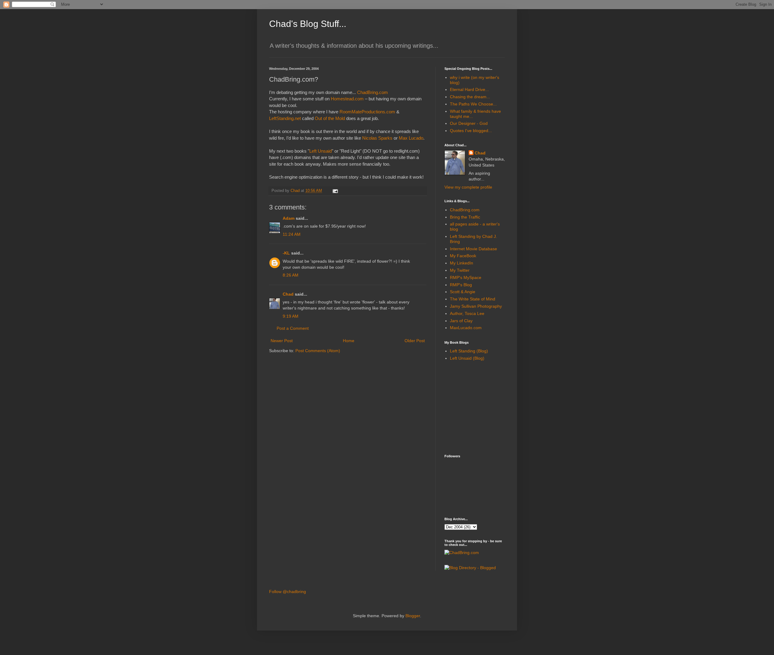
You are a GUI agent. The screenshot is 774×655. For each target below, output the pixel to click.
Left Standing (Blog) (469, 351)
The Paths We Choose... (473, 104)
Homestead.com (347, 98)
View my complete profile (468, 187)
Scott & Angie (462, 291)
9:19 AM (290, 316)
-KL (286, 253)
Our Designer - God (469, 123)
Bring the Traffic (465, 217)
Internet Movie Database (473, 248)
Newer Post (282, 340)
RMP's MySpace (465, 277)
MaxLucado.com (466, 327)
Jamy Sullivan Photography (476, 306)
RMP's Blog (461, 284)
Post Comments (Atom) (317, 350)
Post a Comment (293, 328)
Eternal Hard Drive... (469, 89)
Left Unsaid (320, 151)
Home (348, 340)
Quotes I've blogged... (471, 130)
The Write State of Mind (472, 299)
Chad (288, 294)
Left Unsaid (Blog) (467, 358)
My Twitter (460, 270)
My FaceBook (463, 255)
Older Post (415, 340)
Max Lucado (411, 138)
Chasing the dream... (470, 96)
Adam (288, 218)
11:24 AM (292, 234)
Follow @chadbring (287, 591)
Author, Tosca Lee (467, 313)
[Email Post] (335, 191)
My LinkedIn (461, 263)
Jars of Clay (461, 320)
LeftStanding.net (285, 118)
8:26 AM (290, 275)
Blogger (412, 615)
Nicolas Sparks (377, 138)
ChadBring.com (372, 92)
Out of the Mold (330, 118)
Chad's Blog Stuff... (307, 24)
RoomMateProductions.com (367, 111)
